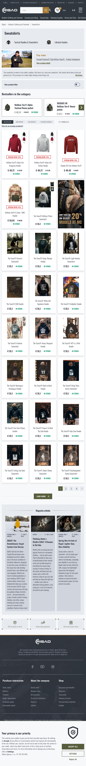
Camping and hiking (31, 17)
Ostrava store (35, 694)
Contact (33, 705)
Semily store (35, 687)
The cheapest (32, 122)
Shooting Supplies (57, 17)
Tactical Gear (44, 17)
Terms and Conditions (38, 698)
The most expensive (46, 122)
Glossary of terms (65, 698)
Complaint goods (8, 701)
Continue (78, 75)
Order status (15, 3)
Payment (6, 694)
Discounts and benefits (30, 3)
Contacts (81, 3)
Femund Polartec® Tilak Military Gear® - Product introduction (58, 59)
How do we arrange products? (12, 126)
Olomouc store (35, 691)
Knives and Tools (70, 17)
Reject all (73, 759)
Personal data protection (67, 701)
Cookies (61, 705)
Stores (5, 3)
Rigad (4, 24)
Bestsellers (7, 122)
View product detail (43, 63)
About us (34, 701)
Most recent (19, 122)
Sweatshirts (36, 24)
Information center (47, 3)
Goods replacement (9, 698)
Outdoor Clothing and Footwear (12, 17)
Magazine (71, 3)
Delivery (5, 691)
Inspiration (61, 3)
